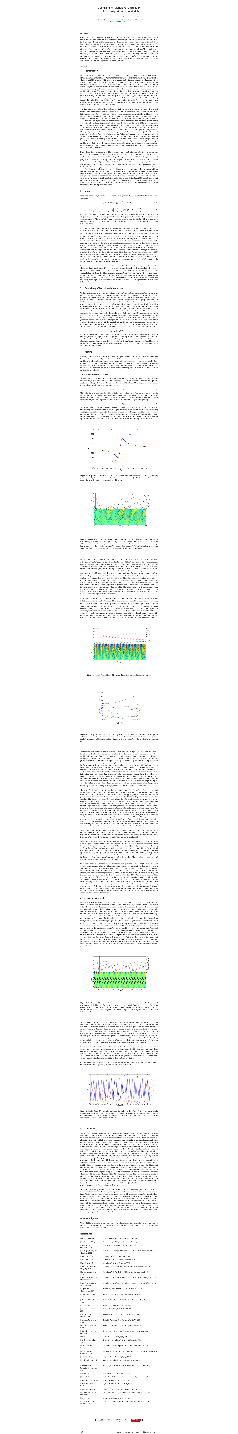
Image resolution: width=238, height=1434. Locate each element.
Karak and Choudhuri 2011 (89, 100)
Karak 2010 (125, 96)
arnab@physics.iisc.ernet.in (119, 21)
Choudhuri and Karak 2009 (147, 1181)
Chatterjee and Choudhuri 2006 (91, 1176)
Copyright (118, 1432)
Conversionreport (118, 1420)
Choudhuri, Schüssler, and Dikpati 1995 (130, 75)
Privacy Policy (128, 1432)
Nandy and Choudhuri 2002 (116, 78)
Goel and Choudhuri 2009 (112, 1176)
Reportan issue (127, 1420)
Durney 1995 (152, 75)
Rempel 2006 (134, 136)
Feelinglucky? (110, 1420)
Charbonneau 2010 (87, 80)
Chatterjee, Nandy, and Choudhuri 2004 (143, 78)
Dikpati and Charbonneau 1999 (91, 78)
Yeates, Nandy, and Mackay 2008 (108, 96)
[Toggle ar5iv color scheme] (82, 1431)
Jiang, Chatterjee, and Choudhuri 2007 (139, 1178)
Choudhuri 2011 (100, 80)
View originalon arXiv (135, 1420)
